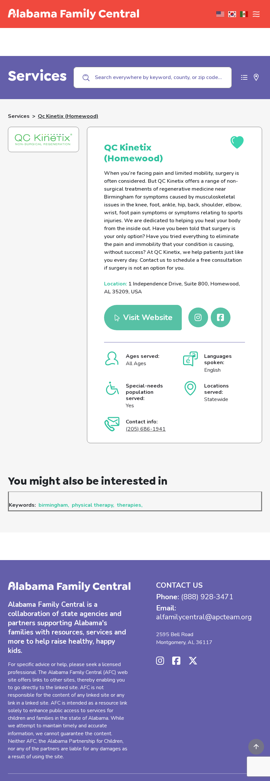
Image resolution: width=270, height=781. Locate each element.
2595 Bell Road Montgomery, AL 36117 (184, 638)
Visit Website (147, 317)
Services (19, 116)
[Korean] (232, 14)
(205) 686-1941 (146, 429)
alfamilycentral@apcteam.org (204, 617)
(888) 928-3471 (207, 597)
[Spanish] (244, 14)
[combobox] (152, 77)
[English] (220, 14)
